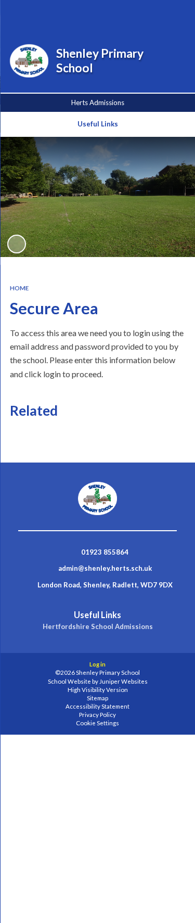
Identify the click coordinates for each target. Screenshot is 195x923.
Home (19, 288)
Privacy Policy (97, 714)
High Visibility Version (98, 689)
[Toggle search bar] (121, 15)
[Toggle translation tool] (147, 15)
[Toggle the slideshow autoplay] (16, 244)
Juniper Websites (123, 681)
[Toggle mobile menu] (173, 14)
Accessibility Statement (97, 706)
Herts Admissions (97, 102)
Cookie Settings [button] (97, 723)
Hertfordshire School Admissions (98, 627)
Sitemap (97, 698)
